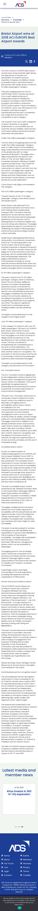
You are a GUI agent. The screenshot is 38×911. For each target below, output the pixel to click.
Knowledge (17, 20)
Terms (26, 871)
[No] (35, 903)
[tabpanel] (19, 799)
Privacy (26, 867)
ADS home (5, 20)
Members (27, 859)
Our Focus (9, 863)
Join (6, 867)
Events (26, 855)
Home (7, 855)
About (7, 859)
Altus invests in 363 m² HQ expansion (19, 793)
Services (27, 863)
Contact (8, 875)
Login (6, 871)
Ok (19, 908)
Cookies (27, 875)
